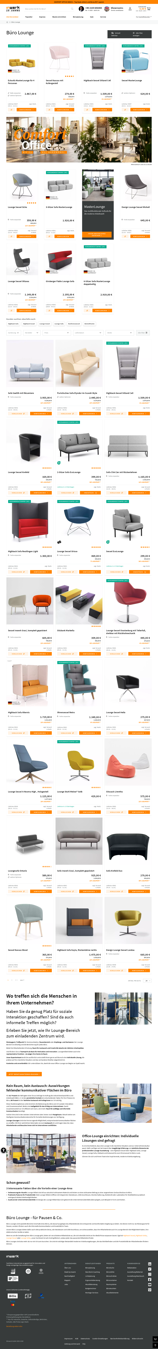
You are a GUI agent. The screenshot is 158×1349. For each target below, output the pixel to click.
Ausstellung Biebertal (135, 1272)
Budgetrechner (90, 1288)
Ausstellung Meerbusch (135, 1276)
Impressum (68, 1338)
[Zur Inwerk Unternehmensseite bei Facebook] (149, 1280)
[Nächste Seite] (12, 980)
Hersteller (28, 333)
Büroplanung (90, 1268)
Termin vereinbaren (117, 10)
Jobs (66, 1284)
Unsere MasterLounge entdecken (97, 234)
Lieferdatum (79, 333)
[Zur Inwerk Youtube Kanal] (149, 1285)
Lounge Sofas (26, 1238)
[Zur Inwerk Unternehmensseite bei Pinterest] (149, 1290)
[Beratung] (155, 1339)
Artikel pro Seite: (134, 981)
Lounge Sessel (11, 1238)
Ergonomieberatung (92, 1280)
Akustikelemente (112, 1293)
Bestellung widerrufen (14, 1326)
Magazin (67, 1280)
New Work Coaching (92, 1272)
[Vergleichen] (11, 109)
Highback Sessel (129, 1235)
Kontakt (130, 1280)
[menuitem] (90, 9)
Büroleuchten (111, 1288)
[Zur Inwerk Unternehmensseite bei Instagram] (149, 1275)
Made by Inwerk (70, 1272)
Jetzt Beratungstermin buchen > (24, 1074)
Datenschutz (85, 1338)
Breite (109, 333)
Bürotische (110, 1268)
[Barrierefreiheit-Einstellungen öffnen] (3, 1150)
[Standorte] (155, 1345)
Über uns (67, 1268)
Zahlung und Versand (72, 1344)
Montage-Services (91, 1293)
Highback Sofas (141, 1235)
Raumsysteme (111, 1284)
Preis (46, 333)
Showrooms (117, 7)
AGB (76, 1338)
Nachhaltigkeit (69, 1276)
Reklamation (131, 1268)
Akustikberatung (91, 1284)
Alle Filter (141, 333)
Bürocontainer (111, 1280)
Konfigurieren (25, 110)
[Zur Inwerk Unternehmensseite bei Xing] (149, 1270)
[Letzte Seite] (16, 980)
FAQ (83, 1344)
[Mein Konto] (130, 8)
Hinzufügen (89, 493)
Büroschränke (111, 1276)
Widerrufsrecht (137, 1338)
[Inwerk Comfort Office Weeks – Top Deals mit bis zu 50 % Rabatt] (79, 139)
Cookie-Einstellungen (100, 1338)
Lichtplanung (90, 1276)
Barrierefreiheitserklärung (119, 1338)
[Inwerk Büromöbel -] (9, 22)
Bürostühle (110, 1272)
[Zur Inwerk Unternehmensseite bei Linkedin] (149, 1265)
